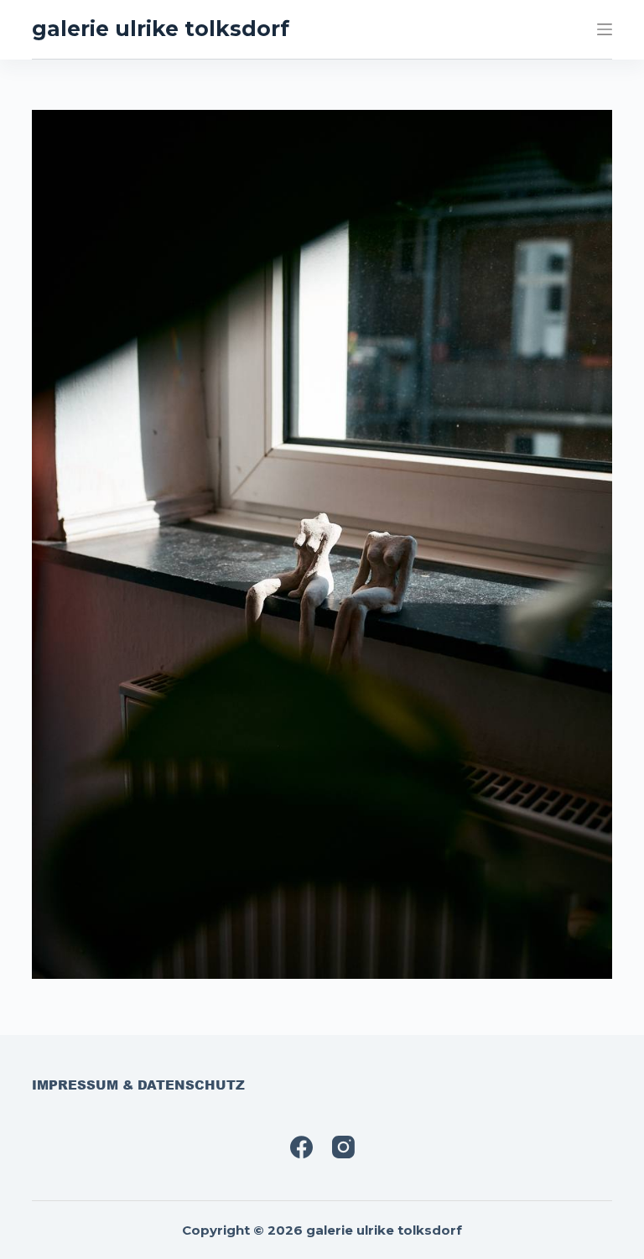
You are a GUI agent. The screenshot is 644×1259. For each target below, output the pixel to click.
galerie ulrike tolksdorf (160, 28)
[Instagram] (343, 1147)
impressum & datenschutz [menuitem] (138, 1085)
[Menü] (604, 29)
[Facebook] (301, 1147)
